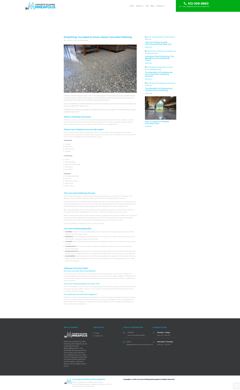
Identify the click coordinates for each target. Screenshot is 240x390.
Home (131, 6)
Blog (152, 6)
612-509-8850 (198, 3)
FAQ (147, 6)
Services (139, 6)
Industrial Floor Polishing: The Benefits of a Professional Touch (159, 58)
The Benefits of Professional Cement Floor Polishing (158, 89)
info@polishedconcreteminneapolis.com (198, 6)
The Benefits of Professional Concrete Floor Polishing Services (158, 74)
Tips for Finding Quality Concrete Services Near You (158, 43)
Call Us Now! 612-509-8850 (136, 335)
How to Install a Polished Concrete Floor (157, 122)
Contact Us (160, 6)
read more (148, 47)
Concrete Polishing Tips (80, 40)
